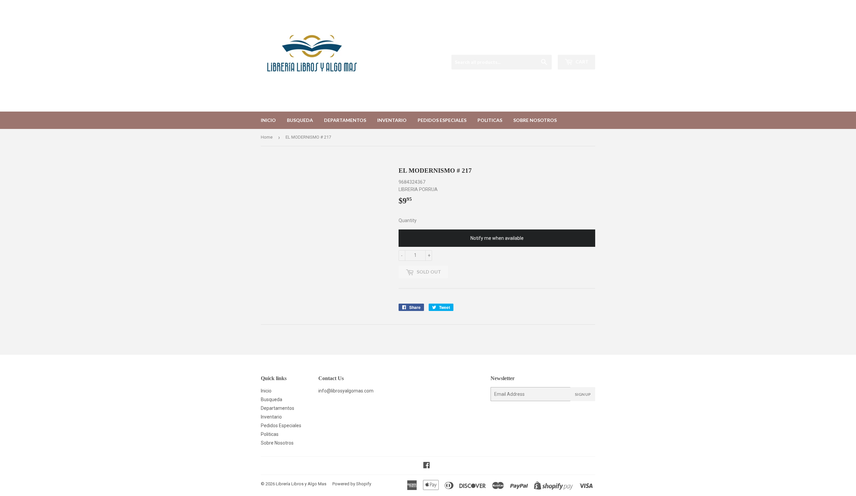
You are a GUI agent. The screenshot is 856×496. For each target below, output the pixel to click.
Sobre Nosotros (535, 120)
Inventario (392, 120)
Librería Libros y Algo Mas (301, 483)
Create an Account (577, 46)
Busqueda (300, 120)
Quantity (408, 220)
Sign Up (583, 394)
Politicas (489, 120)
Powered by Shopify (351, 483)
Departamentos (345, 120)
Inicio (268, 120)
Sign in (545, 46)
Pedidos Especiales (442, 120)
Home (267, 137)
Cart (581, 61)
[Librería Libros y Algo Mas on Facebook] (426, 466)
